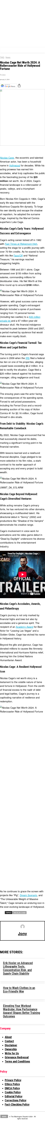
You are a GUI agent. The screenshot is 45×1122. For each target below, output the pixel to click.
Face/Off (18, 255)
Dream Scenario (28, 895)
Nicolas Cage (7, 157)
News (8, 57)
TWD (2, 57)
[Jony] (22, 926)
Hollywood (14, 165)
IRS (28, 358)
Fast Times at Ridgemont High (21, 244)
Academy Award (24, 626)
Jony (4, 75)
